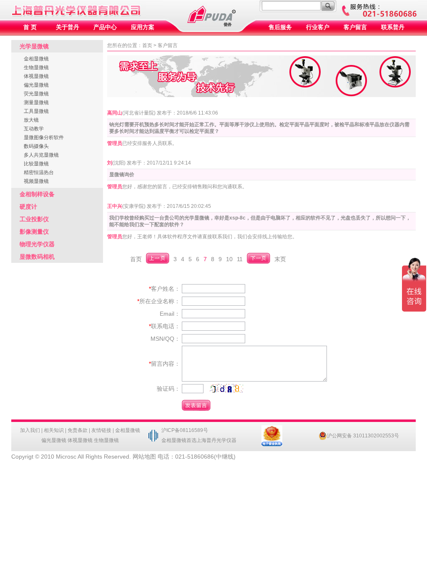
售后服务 (280, 27)
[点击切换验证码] (226, 388)
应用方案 (142, 27)
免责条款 (78, 430)
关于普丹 (67, 27)
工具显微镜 (36, 111)
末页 (280, 259)
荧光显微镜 (36, 94)
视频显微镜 (36, 181)
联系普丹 (392, 27)
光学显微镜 (34, 46)
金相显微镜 (36, 59)
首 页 (30, 27)
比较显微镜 (36, 164)
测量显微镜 (36, 102)
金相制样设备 (37, 194)
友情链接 (101, 430)
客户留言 (355, 27)
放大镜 (31, 120)
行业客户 (317, 27)
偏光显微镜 (36, 85)
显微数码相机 (37, 256)
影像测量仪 (34, 231)
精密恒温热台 (39, 172)
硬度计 (28, 206)
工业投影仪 (34, 219)
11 (240, 259)
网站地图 (144, 456)
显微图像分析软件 (44, 137)
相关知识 (54, 430)
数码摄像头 (36, 146)
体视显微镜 (36, 76)
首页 (147, 45)
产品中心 (105, 27)
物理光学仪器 (37, 244)
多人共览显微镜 (41, 155)
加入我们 (30, 430)
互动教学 (34, 129)
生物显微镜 (36, 67)
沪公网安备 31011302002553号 (363, 436)
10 (229, 259)
